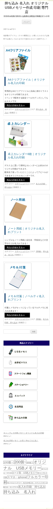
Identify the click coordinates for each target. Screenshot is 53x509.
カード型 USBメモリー (24, 473)
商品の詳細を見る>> (16, 105)
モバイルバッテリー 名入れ (18, 483)
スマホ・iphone (16, 477)
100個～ (9, 462)
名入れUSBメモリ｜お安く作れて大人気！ (20, 441)
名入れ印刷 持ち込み (31, 486)
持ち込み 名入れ (20, 492)
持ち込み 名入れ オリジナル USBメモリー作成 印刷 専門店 (26, 7)
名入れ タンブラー (11, 487)
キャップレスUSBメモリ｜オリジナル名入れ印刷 (23, 433)
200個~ (39, 251)
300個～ (30, 463)
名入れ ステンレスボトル (38, 483)
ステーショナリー (22, 109)
